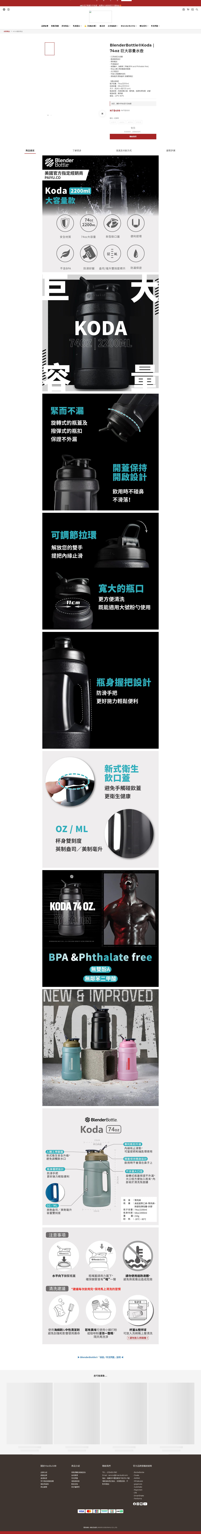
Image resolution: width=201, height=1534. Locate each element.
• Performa (137, 1499)
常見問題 (154, 26)
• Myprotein (137, 1490)
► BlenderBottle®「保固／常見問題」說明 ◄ (100, 1357)
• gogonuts (137, 1484)
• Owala (136, 1475)
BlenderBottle (128, 26)
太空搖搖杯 (112, 26)
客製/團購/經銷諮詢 (78, 1472)
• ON (135, 1493)
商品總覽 (44, 1487)
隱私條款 (86, 1527)
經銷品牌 (44, 1475)
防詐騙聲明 (75, 1487)
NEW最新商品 (18, 31)
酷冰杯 (102, 26)
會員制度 (44, 1478)
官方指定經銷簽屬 (47, 1481)
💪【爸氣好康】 (90, 26)
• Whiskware (138, 1481)
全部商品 (7, 31)
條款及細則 (93, 1527)
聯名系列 (143, 26)
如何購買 (74, 1475)
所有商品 (65, 26)
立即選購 (126, 3)
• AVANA (136, 1478)
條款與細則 (45, 1484)
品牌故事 (44, 26)
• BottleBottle (138, 1472)
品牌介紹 (44, 1472)
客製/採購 (55, 26)
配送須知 (74, 1484)
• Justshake (137, 1487)
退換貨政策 (75, 1481)
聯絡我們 (133, 136)
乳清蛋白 (76, 26)
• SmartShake (138, 1496)
